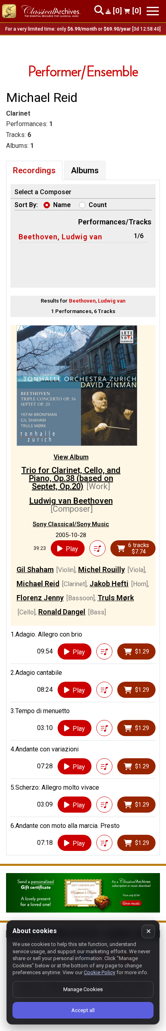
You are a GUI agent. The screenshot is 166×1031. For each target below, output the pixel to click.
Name (62, 205)
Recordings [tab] (34, 170)
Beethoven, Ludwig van (60, 236)
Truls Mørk (116, 597)
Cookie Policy (99, 972)
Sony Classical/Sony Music (71, 524)
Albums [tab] (85, 170)
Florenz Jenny (40, 597)
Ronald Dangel (61, 612)
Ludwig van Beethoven (71, 501)
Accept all (83, 1010)
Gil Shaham (35, 569)
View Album (71, 457)
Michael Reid (38, 583)
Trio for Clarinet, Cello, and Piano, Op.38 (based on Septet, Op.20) (70, 478)
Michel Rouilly (101, 569)
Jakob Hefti (109, 583)
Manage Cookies (83, 989)
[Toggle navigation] (152, 11)
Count (98, 205)
